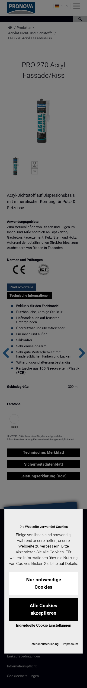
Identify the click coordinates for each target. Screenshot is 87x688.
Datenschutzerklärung (43, 644)
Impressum (70, 644)
